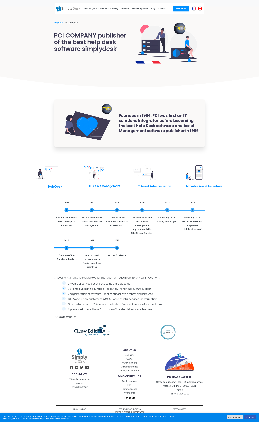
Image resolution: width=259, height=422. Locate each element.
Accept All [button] (250, 417)
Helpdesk (58, 22)
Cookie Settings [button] (234, 417)
